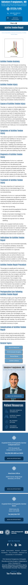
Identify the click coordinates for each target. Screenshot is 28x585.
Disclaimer (10, 550)
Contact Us (23, 552)
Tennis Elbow (14, 356)
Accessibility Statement (14, 554)
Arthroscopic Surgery (14, 352)
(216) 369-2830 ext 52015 (15, 14)
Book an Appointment (15, 18)
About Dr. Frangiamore (14, 396)
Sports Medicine (14, 347)
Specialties (8, 32)
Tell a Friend (13, 552)
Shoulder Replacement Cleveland (12, 565)
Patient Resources (13, 405)
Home (3, 32)
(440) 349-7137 (15, 514)
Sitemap (24, 550)
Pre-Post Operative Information (16, 411)
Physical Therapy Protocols (15, 416)
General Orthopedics (17, 32)
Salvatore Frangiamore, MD (14, 368)
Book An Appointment (14, 458)
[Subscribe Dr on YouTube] (15, 544)
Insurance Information (14, 426)
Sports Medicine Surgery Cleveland (14, 565)
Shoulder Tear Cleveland (19, 568)
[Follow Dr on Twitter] (11, 544)
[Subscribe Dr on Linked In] (20, 544)
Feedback (4, 552)
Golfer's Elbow (14, 361)
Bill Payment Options (14, 421)
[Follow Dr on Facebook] (7, 544)
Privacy (17, 550)
